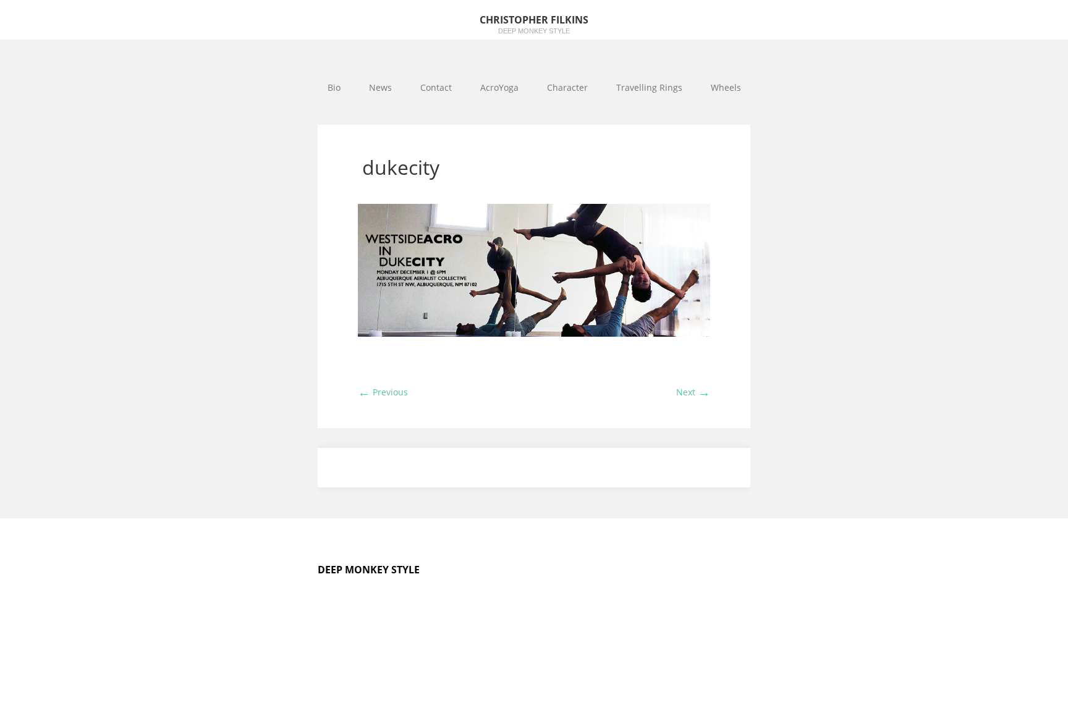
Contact (436, 87)
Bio (334, 87)
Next (693, 392)
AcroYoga (499, 87)
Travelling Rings (649, 87)
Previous (383, 392)
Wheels (726, 87)
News (380, 87)
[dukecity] (534, 333)
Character (567, 87)
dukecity (400, 167)
